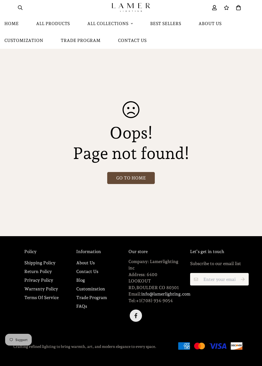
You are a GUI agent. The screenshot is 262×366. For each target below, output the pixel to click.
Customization (90, 288)
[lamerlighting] (131, 7)
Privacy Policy (38, 280)
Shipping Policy (40, 262)
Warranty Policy (41, 288)
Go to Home (131, 177)
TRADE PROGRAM (81, 40)
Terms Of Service (41, 297)
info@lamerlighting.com (165, 293)
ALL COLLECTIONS (107, 23)
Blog (80, 280)
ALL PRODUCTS (53, 23)
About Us (210, 23)
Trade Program (91, 297)
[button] (237, 8)
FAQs (81, 306)
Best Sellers (165, 23)
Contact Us (132, 40)
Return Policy (38, 271)
